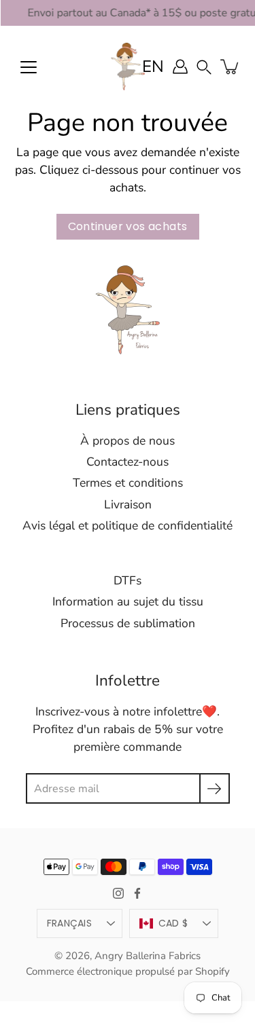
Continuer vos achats (128, 226)
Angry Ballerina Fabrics (148, 956)
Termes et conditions (128, 482)
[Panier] (230, 66)
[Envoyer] (214, 788)
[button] (204, 66)
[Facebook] (137, 893)
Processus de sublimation (128, 623)
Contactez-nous (127, 461)
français (69, 923)
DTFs (127, 580)
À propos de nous (127, 440)
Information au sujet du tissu (127, 601)
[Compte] (180, 66)
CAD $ (173, 923)
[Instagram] (118, 893)
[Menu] (29, 67)
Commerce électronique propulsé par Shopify (128, 971)
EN (153, 66)
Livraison (128, 504)
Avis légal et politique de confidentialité (127, 525)
